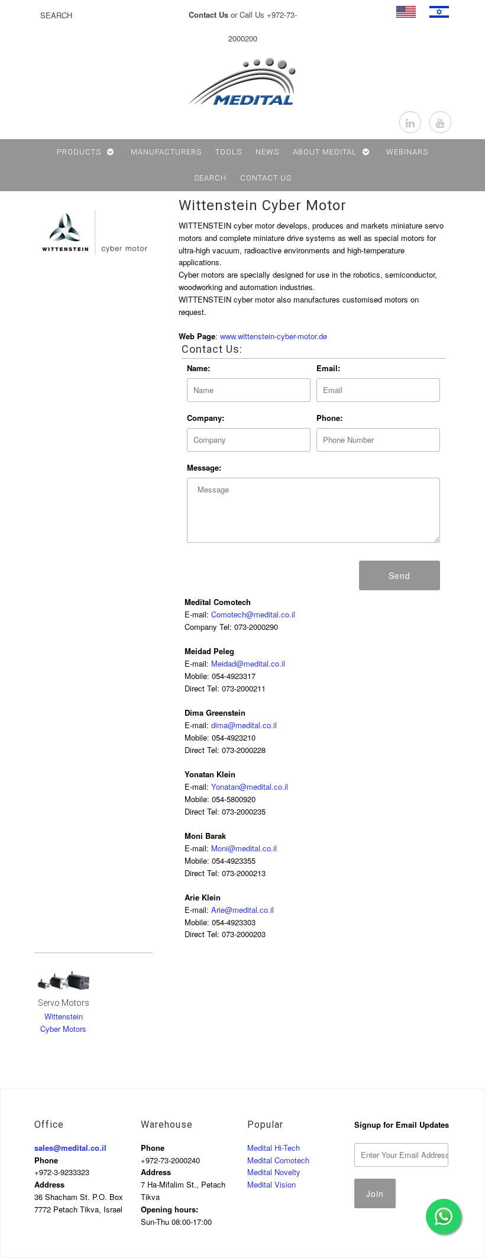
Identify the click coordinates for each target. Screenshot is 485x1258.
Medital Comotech (278, 1160)
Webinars (407, 151)
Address (49, 1184)
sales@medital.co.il (70, 1147)
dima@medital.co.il (244, 725)
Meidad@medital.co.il (248, 663)
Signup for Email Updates (401, 1124)
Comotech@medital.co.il (253, 614)
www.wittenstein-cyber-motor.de (273, 336)
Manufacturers (166, 151)
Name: (198, 368)
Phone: (329, 417)
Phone (46, 1160)
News (267, 151)
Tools (228, 151)
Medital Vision (271, 1184)
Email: (328, 368)
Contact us (266, 177)
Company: (205, 417)
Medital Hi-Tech (273, 1147)
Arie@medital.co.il (242, 909)
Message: (204, 467)
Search (210, 177)
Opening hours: (169, 1209)
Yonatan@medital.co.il (249, 786)
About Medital (325, 151)
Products (79, 151)
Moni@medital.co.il (244, 848)
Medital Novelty (273, 1171)
